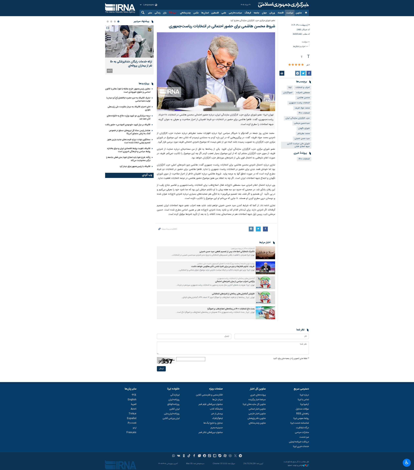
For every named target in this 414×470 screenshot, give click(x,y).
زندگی (157, 13)
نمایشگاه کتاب (216, 409)
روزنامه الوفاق (173, 404)
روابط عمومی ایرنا (301, 418)
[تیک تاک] (189, 456)
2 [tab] (115, 21)
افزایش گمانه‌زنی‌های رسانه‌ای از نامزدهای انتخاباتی (233, 294)
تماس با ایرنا (303, 400)
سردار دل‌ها (217, 400)
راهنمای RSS (302, 414)
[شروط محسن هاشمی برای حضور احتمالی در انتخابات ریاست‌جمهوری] (216, 71)
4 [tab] (108, 21)
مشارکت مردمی (302, 432)
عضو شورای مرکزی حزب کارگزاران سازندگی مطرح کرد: (252, 20)
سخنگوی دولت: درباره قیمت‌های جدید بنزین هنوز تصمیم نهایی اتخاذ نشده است (128, 141)
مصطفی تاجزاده (303, 92)
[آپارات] (225, 456)
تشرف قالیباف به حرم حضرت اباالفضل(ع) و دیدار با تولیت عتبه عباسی (128, 99)
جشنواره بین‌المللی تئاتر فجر (211, 432)
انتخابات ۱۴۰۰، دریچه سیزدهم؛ (243, 248)
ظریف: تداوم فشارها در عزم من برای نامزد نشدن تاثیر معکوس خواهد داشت (223, 266)
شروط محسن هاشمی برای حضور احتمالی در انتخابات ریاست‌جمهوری (222, 26)
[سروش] (204, 456)
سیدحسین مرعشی (302, 123)
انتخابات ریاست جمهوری (299, 103)
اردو (134, 428)
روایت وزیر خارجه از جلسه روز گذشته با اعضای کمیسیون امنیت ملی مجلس (226, 263)
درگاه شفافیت (302, 428)
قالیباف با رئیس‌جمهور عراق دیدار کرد (135, 166)
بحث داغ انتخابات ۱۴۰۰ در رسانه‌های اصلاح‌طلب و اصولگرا (231, 309)
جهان (264, 13)
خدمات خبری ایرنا (301, 447)
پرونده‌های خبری (258, 395)
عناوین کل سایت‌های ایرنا (254, 404)
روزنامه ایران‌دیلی (172, 414)
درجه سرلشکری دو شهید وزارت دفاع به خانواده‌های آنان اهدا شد (128, 117)
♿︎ (406, 462)
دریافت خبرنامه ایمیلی (299, 442)
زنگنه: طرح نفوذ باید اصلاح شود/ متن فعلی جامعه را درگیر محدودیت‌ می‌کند (128, 159)
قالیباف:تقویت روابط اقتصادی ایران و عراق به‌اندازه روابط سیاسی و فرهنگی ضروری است (128, 150)
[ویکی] (178, 456)
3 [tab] (111, 21)
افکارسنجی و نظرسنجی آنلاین (209, 395)
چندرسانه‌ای (185, 13)
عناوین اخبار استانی (257, 409)
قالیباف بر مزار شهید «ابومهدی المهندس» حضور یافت (127, 125)
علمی (223, 13)
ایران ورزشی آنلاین (171, 418)
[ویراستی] (199, 456)
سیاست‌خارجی (235, 13)
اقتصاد (281, 13)
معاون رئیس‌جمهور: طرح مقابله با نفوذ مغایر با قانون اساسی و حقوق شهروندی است (127, 90)
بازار (164, 13)
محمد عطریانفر (303, 133)
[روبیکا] (230, 456)
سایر (150, 13)
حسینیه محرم (217, 428)
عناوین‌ (299, 13)
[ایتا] (209, 456)
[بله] (220, 456)
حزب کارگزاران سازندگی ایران (297, 118)
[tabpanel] (129, 50)
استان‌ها (205, 13)
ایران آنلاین (174, 409)
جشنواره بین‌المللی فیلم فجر (211, 404)
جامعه (256, 13)
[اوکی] (184, 456)
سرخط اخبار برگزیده (257, 400)
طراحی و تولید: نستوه (295, 465)
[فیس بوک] (194, 456)
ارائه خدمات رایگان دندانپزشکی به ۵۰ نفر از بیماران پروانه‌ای (131, 63)
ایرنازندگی (175, 395)
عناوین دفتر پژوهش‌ (256, 418)
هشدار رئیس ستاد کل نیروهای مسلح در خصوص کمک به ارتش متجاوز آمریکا (129, 132)
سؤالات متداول (302, 409)
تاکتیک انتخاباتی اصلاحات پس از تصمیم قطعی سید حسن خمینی (227, 251)
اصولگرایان (287, 92)
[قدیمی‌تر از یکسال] (265, 252)
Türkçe (132, 414)
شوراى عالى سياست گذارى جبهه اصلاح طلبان (298, 145)
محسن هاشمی (303, 97)
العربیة (133, 404)
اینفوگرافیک (217, 418)
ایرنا (283, 5)
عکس (196, 13)
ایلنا (290, 87)
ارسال (161, 368)
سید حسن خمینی (302, 138)
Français (131, 432)
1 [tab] (118, 21)
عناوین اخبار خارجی (257, 414)
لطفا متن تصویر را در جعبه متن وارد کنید (291, 358)
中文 (134, 395)
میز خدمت (304, 437)
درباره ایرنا (304, 395)
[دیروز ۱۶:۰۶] (129, 41)
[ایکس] (235, 456)
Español (131, 418)
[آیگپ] (214, 456)
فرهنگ (248, 13)
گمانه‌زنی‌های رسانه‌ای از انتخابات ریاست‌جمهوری (236, 278)
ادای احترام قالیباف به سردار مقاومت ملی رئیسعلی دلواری (129, 108)
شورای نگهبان (304, 128)
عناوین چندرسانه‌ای (257, 423)
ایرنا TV (172, 13)
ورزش (272, 13)
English (132, 400)
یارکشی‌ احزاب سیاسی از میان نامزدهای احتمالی (235, 281)
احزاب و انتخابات (303, 87)
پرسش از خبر (217, 414)
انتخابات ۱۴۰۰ (304, 113)
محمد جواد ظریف (302, 108)
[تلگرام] (240, 456)
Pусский (132, 423)
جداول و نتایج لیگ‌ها (213, 423)
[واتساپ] (173, 456)
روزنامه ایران (174, 400)
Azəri (133, 409)
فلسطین (215, 13)
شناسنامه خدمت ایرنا (299, 423)
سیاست (289, 13)
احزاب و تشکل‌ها (299, 46)
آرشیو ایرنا (304, 404)
